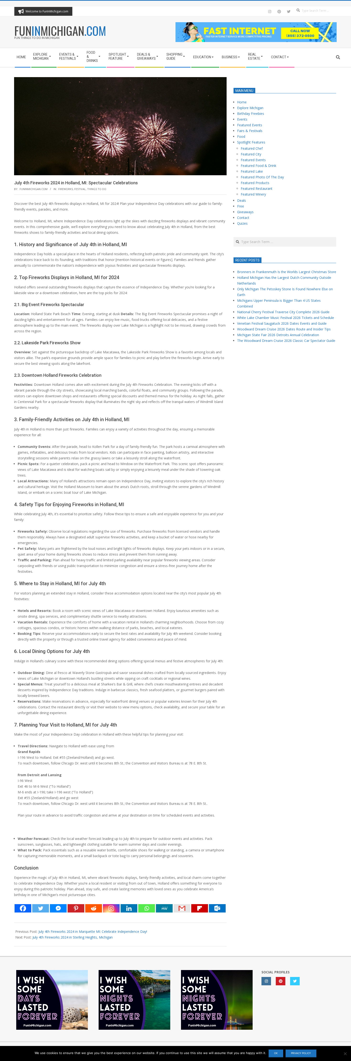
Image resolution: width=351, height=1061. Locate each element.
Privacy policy (301, 1053)
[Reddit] (93, 908)
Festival (80, 189)
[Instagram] (111, 908)
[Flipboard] (199, 908)
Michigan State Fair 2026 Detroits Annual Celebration (278, 335)
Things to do (96, 189)
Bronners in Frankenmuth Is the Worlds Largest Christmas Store (286, 272)
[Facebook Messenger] (58, 908)
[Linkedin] (129, 908)
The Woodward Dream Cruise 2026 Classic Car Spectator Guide (286, 340)
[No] (345, 1053)
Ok (276, 1053)
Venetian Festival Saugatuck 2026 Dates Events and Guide (282, 323)
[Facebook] (23, 908)
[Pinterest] (76, 908)
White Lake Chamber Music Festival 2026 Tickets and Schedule (285, 317)
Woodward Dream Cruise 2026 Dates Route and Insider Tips (284, 329)
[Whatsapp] (146, 908)
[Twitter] (40, 908)
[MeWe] (164, 908)
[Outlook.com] (217, 908)
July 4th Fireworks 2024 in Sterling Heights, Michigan (72, 937)
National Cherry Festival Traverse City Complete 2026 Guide (283, 312)
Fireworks (65, 189)
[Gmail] (182, 908)
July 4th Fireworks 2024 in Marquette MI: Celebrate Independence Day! (92, 931)
